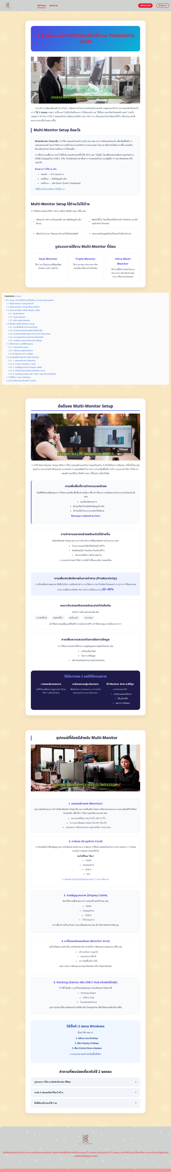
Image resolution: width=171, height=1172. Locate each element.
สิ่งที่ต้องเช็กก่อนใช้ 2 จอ (85, 1103)
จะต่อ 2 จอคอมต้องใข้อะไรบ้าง (85, 1092)
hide (18, 296)
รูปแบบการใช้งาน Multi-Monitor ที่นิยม (85, 1082)
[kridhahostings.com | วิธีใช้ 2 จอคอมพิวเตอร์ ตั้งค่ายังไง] (17, 5)
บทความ (53, 5)
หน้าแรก (41, 5)
